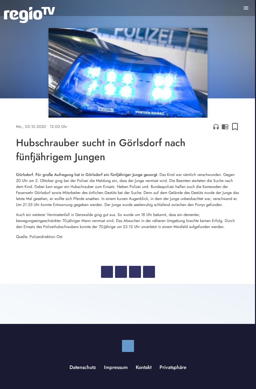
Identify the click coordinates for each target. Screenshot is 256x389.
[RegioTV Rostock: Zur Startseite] (29, 15)
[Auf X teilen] (121, 272)
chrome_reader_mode (225, 126)
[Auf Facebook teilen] (107, 272)
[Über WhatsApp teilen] (135, 272)
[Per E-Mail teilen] (149, 272)
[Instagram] (128, 346)
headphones (216, 126)
